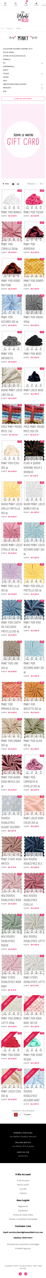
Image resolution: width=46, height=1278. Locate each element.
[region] (23, 114)
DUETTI (5, 70)
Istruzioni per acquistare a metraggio (23, 1244)
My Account (36, 4)
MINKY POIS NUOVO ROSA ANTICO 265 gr (10, 782)
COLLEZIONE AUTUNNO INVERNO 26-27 (18, 49)
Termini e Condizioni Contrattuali (23, 1219)
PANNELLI (6, 59)
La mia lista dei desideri (23, 99)
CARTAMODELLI (8, 67)
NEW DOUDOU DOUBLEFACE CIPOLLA (30, 900)
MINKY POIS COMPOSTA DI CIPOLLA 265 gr (32, 782)
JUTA (4, 91)
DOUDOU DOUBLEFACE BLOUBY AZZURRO (10, 823)
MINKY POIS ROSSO (10, 1055)
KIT (4, 63)
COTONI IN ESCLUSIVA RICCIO (14, 56)
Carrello (23, 1189)
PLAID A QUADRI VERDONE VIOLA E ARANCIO (33, 468)
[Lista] (18, 184)
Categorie (5, 4)
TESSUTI (6, 74)
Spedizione (23, 1210)
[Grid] (13, 184)
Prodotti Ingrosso (23, 1248)
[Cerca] (15, 4)
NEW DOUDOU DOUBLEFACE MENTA (8, 941)
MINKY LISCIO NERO (33, 390)
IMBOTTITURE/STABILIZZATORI (14, 84)
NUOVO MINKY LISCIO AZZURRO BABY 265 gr (34, 549)
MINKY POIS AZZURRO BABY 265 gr (34, 668)
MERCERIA (7, 88)
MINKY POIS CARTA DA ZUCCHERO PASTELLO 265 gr (11, 627)
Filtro (7, 184)
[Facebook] (20, 1273)
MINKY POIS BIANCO (11, 212)
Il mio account (23, 1180)
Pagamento (23, 1206)
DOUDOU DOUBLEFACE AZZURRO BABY (32, 1096)
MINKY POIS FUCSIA (33, 212)
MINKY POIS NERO (32, 353)
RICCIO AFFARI (8, 52)
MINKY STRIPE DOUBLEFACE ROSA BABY (11, 982)
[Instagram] (25, 1273)
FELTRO (6, 77)
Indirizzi (23, 1193)
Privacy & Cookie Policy (23, 1215)
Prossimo (27, 1115)
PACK (5, 81)
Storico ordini (23, 1185)
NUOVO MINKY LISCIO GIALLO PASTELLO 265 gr (11, 509)
